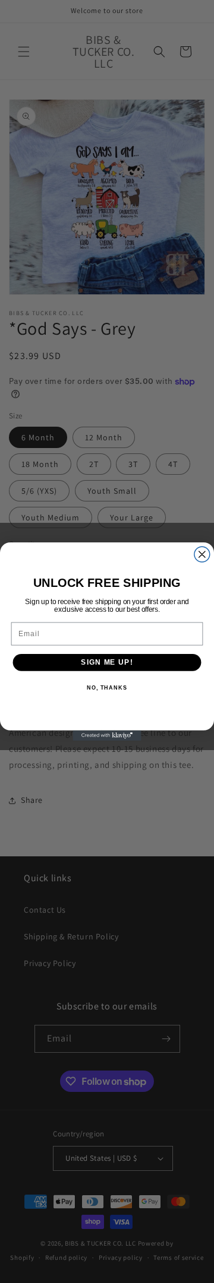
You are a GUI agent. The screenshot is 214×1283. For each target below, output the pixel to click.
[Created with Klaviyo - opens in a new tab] (107, 736)
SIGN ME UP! (107, 662)
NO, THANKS (107, 688)
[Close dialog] (202, 554)
